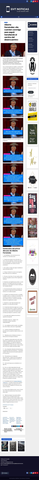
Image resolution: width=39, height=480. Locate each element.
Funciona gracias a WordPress (14, 478)
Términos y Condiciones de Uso (7, 461)
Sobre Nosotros (4, 460)
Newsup (23, 478)
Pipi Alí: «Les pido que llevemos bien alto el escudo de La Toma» (8, 430)
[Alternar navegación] (18, 17)
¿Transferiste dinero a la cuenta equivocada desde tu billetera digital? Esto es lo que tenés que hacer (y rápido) (6, 420)
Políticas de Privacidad (5, 458)
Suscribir (30, 92)
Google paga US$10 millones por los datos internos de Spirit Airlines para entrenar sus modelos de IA (19, 420)
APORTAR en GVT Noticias (8, 404)
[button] (35, 16)
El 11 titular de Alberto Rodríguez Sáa (18, 429)
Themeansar (28, 478)
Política (6, 22)
